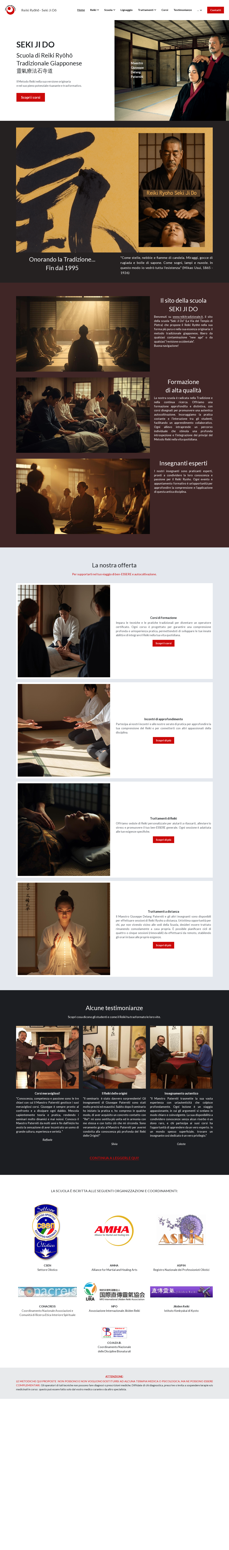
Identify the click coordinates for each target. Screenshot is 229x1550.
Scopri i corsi (30, 97)
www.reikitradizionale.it (188, 316)
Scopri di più (163, 740)
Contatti (215, 10)
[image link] (10, 9)
